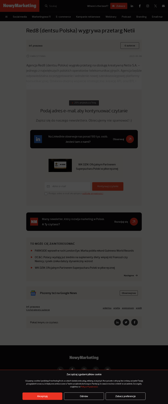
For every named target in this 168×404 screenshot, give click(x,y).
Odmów (84, 396)
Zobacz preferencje (125, 396)
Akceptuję (42, 396)
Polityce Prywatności (89, 387)
